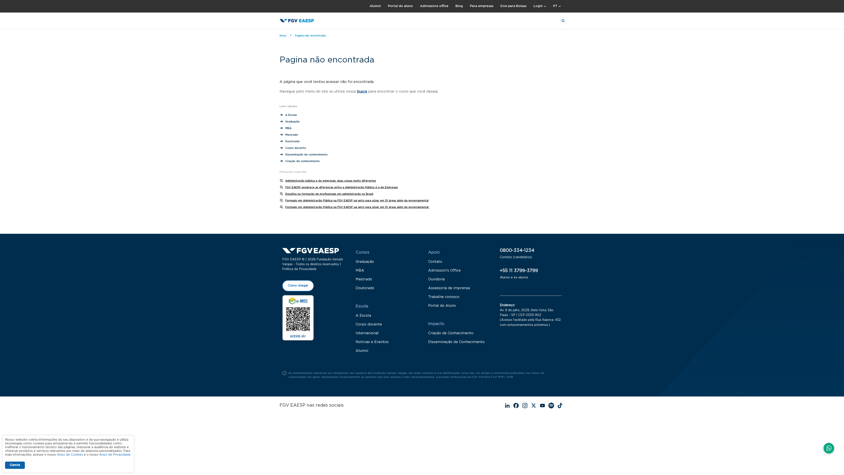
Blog (459, 6)
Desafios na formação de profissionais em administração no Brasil (329, 194)
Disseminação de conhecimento (306, 154)
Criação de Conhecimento (450, 333)
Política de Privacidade (299, 269)
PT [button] (555, 6)
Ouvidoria (436, 279)
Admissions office (434, 6)
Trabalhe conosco (443, 297)
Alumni (375, 6)
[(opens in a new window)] (298, 317)
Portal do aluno (400, 6)
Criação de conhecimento (303, 161)
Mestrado (291, 134)
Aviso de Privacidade (115, 454)
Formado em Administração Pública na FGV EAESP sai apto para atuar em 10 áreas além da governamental (357, 200)
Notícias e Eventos (372, 342)
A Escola (291, 115)
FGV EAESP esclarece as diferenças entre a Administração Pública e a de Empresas (341, 187)
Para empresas (481, 6)
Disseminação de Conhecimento (456, 342)
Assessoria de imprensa (449, 288)
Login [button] (538, 6)
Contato (435, 261)
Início (283, 35)
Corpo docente (295, 148)
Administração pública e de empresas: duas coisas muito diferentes (330, 180)
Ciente (15, 465)
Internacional (367, 333)
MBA (288, 128)
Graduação (292, 121)
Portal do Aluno (442, 305)
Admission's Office (444, 270)
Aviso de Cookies (70, 454)
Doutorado (292, 141)
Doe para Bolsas (513, 6)
